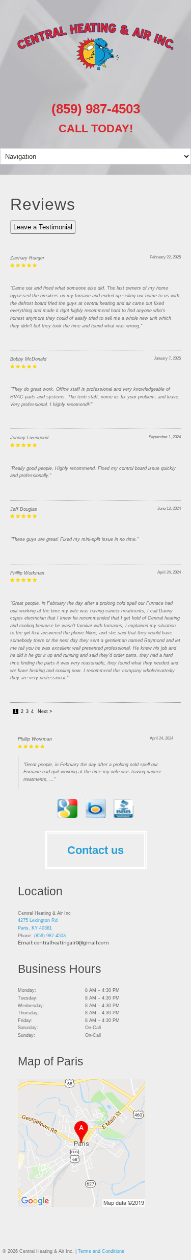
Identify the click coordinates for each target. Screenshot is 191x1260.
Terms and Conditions (101, 1251)
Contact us (95, 850)
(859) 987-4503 (95, 108)
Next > (45, 711)
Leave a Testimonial (42, 227)
